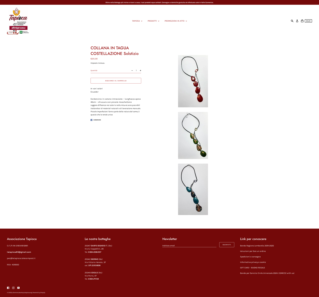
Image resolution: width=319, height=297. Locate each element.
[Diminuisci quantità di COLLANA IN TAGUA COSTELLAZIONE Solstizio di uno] (131, 70)
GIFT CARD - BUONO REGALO (252, 267)
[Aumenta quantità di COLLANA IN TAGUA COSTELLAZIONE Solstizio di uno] (141, 70)
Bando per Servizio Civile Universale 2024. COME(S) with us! (267, 273)
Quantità (94, 71)
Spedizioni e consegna (250, 256)
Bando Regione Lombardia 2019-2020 (257, 245)
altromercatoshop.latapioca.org (22, 292)
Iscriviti (226, 245)
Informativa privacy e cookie (253, 262)
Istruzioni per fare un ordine (253, 251)
